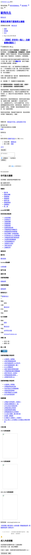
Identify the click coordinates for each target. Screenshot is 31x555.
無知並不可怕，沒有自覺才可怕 (16, 122)
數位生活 (14, 25)
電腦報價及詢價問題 (10, 231)
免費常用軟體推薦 (10, 239)
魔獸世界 (7, 247)
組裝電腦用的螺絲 (10, 410)
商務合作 (10, 527)
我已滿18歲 (4, 553)
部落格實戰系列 (9, 241)
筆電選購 (7, 221)
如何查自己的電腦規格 (11, 388)
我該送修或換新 (9, 390)
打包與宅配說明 (9, 394)
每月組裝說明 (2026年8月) (12, 363)
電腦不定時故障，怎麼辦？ (12, 402)
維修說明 (3, 289)
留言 (13, 138)
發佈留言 (3, 160)
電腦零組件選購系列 (10, 229)
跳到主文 (3, 17)
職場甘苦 (13, 142)
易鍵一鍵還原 (8, 416)
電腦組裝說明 (24, 525)
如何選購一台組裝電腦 (11, 233)
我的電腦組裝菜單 (10, 361)
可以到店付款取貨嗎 (10, 406)
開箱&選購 (7, 194)
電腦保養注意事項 (10, 408)
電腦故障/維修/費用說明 (11, 237)
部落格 (6, 31)
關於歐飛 (3, 258)
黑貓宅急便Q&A (9, 377)
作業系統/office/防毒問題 (12, 235)
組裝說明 (3, 281)
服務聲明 (18, 533)
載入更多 (3, 150)
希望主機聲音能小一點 (11, 404)
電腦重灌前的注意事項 (11, 412)
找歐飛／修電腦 (9, 384)
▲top (2, 146)
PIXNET (8, 531)
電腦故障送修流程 (10, 386)
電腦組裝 (6, 196)
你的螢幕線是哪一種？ (11, 365)
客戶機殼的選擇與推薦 (11, 369)
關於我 (6, 192)
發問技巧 (7, 219)
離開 (9, 553)
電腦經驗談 (7, 202)
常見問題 (7, 217)
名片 (5, 33)
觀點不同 (18, 61)
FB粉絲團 (3, 266)
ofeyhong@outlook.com (10, 334)
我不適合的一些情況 (10, 373)
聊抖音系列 (8, 245)
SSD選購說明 (8, 367)
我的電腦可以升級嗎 (10, 392)
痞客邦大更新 (8, 243)
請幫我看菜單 (8, 227)
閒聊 (12, 144)
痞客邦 (10, 138)
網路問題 (7, 225)
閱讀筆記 (6, 204)
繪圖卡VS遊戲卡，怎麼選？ (13, 418)
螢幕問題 (7, 223)
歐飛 (2, 129)
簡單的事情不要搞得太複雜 (12, 22)
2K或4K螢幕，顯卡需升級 (12, 414)
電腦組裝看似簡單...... (11, 375)
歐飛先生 (6, 12)
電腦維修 (6, 198)
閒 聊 (6, 206)
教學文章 (6, 200)
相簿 (5, 29)
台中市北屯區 (8, 330)
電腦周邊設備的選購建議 (12, 371)
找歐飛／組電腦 (9, 359)
